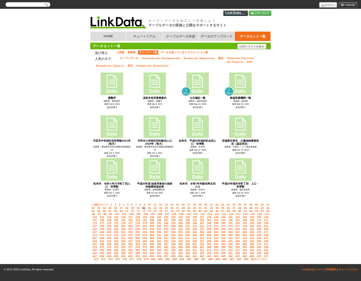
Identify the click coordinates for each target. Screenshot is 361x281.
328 (137, 241)
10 (149, 204)
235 (187, 229)
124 (109, 217)
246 (266, 229)
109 (181, 214)
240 (223, 229)
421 (266, 250)
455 (152, 256)
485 (189, 259)
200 (116, 226)
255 (152, 232)
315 (223, 238)
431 (159, 253)
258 (173, 232)
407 (166, 250)
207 (166, 226)
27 (245, 204)
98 (104, 214)
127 (130, 217)
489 (217, 259)
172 (95, 223)
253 (137, 232)
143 (245, 217)
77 (166, 211)
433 (173, 253)
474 (110, 259)
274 (109, 235)
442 (237, 253)
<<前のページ (100, 204)
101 (124, 214)
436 (195, 253)
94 (262, 211)
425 (116, 253)
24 (228, 204)
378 (137, 247)
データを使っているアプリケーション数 (184, 52)
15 (177, 204)
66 (104, 211)
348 (102, 244)
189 (216, 223)
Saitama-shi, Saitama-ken (152, 65)
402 (130, 250)
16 (183, 204)
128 (137, 217)
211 (195, 226)
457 (166, 256)
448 (102, 256)
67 (109, 211)
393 (245, 247)
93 (256, 211)
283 (173, 235)
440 (223, 253)
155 (152, 220)
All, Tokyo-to (235, 61)
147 (95, 220)
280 (152, 235)
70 (126, 211)
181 (159, 223)
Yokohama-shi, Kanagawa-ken (161, 58)
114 (217, 214)
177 (130, 223)
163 (209, 220)
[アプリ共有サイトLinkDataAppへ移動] (235, 13)
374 (109, 247)
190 (223, 223)
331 (159, 241)
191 (230, 223)
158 (173, 220)
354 (145, 244)
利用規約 (331, 269)
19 (200, 204)
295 (259, 235)
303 (137, 238)
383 (173, 247)
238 (209, 229)
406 (159, 250)
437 (202, 253)
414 (216, 250)
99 (110, 214)
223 (102, 229)
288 (209, 235)
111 (195, 214)
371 (266, 244)
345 (259, 241)
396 (266, 247)
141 (230, 217)
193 (245, 223)
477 (132, 259)
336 (195, 241)
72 (138, 211)
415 (223, 250)
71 (132, 211)
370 (259, 244)
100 (117, 214)
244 (252, 229)
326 (123, 241)
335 (187, 241)
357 (166, 244)
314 (216, 238)
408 (173, 250)
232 (166, 229)
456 (159, 256)
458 (173, 256)
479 (146, 259)
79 (177, 211)
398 (102, 250)
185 (187, 223)
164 (216, 220)
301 (123, 238)
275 (116, 235)
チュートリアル (348, 269)
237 (202, 229)
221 (266, 226)
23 (222, 204)
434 (180, 253)
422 (95, 253)
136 (195, 217)
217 (237, 226)
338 (209, 241)
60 (251, 208)
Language (349, 4)
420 (259, 250)
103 (138, 214)
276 (123, 235)
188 (209, 223)
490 (224, 259)
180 (152, 223)
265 (223, 232)
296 (266, 235)
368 (245, 244)
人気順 (120, 52)
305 (152, 238)
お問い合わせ (261, 13)
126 (123, 217)
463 (209, 256)
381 (159, 247)
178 (137, 223)
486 (196, 259)
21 (211, 204)
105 (152, 214)
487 (203, 259)
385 (187, 247)
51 (200, 208)
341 (230, 241)
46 (172, 208)
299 (109, 238)
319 (252, 238)
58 (239, 208)
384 (180, 247)
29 (256, 204)
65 (98, 211)
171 (266, 220)
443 (245, 253)
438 (209, 253)
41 (143, 208)
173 (102, 223)
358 (173, 244)
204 (145, 226)
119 (252, 214)
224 (109, 229)
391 (230, 247)
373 (102, 247)
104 (145, 214)
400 (116, 250)
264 (216, 232)
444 (252, 253)
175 (116, 223)
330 (152, 241)
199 (109, 226)
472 (96, 259)
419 (252, 250)
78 (172, 211)
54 (217, 208)
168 (245, 220)
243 (245, 229)
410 (187, 250)
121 (267, 214)
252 (130, 232)
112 (202, 214)
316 (230, 238)
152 (130, 220)
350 (116, 244)
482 (167, 259)
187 (202, 223)
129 (145, 217)
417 (237, 250)
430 (152, 253)
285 (187, 235)
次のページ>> (259, 259)
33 (98, 208)
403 (137, 250)
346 (266, 241)
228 (137, 229)
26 (239, 204)
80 (183, 211)
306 (159, 238)
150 (116, 220)
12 (160, 204)
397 (95, 250)
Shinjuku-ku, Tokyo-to (110, 65)
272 (95, 235)
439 (216, 253)
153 (137, 220)
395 (259, 247)
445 (259, 253)
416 (230, 250)
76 (160, 211)
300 (116, 238)
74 (149, 211)
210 (187, 226)
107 (167, 214)
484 (182, 259)
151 (123, 220)
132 (166, 217)
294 (252, 235)
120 (259, 214)
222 (95, 229)
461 (195, 256)
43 (155, 208)
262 (202, 232)
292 (237, 235)
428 (137, 253)
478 (139, 259)
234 (180, 229)
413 (209, 250)
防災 (130, 65)
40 (138, 208)
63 (267, 208)
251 (123, 232)
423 (102, 253)
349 (109, 244)
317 (237, 238)
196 (266, 223)
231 (159, 229)
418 (245, 250)
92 (251, 211)
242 (237, 229)
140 (223, 217)
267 (237, 232)
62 (262, 208)
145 (259, 217)
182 (166, 223)
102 (131, 214)
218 (245, 226)
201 (123, 226)
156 (159, 220)
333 (173, 241)
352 (130, 244)
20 (205, 204)
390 (223, 247)
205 (152, 226)
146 (266, 217)
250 (116, 232)
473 (103, 259)
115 (224, 214)
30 (262, 204)
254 (145, 232)
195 (259, 223)
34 (104, 208)
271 (266, 232)
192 (237, 223)
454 (145, 256)
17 (188, 204)
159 (180, 220)
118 (245, 214)
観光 (221, 58)
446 (266, 253)
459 (180, 256)
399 (109, 250)
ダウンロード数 (148, 52)
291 (230, 235)
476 (124, 259)
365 (223, 244)
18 (194, 204)
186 (195, 223)
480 (153, 259)
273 (102, 235)
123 (102, 217)
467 (237, 256)
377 (130, 247)
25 (233, 204)
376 (123, 247)
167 (237, 220)
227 (130, 229)
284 (180, 235)
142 (237, 217)
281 (159, 235)
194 (252, 223)
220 (259, 226)
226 (123, 229)
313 (209, 238)
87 (222, 211)
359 (180, 244)
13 (166, 204)
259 (180, 232)
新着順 (132, 52)
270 (259, 232)
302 (130, 238)
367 (237, 244)
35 (109, 208)
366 (230, 244)
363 (209, 244)
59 (245, 208)
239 (216, 229)
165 (223, 220)
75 (155, 211)
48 (183, 208)
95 (267, 211)
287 (202, 235)
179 (145, 223)
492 (239, 259)
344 (252, 241)
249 (109, 232)
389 (216, 247)
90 (239, 211)
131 (159, 217)
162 (202, 220)
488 (210, 259)
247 (95, 232)
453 (137, 256)
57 (234, 208)
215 (223, 226)
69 (121, 211)
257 (166, 232)
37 (121, 208)
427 (130, 253)
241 (230, 229)
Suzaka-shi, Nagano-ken (199, 58)
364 (216, 244)
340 (223, 241)
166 (230, 220)
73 (143, 211)
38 (126, 208)
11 (154, 204)
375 (116, 247)
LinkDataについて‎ (313, 269)
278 (137, 235)
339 (216, 241)
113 (209, 214)
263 (209, 232)
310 (187, 238)
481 (160, 259)
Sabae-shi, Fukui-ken (240, 58)
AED (249, 61)
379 (145, 247)
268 (245, 232)
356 (159, 244)
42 (149, 208)
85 (211, 211)
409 (180, 250)
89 (234, 211)
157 (166, 220)
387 (202, 247)
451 (123, 256)
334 (180, 241)
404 (145, 250)
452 (130, 256)
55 (222, 208)
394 (252, 247)
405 (152, 250)
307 (166, 238)
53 (211, 208)
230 (152, 229)
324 (109, 241)
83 (200, 211)
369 (252, 244)
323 (102, 241)
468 (245, 256)
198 (102, 226)
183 (173, 223)
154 (145, 220)
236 (195, 229)
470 (259, 256)
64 (93, 211)
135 (187, 217)
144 (252, 217)
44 (160, 208)
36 (115, 208)
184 (180, 223)
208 (173, 226)
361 (195, 244)
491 (232, 259)
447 (95, 256)
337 (202, 241)
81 (188, 211)
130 (152, 217)
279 (145, 235)
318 (245, 238)
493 (246, 259)
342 (237, 241)
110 (188, 214)
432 (166, 253)
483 (174, 259)
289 (216, 235)
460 (187, 256)
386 (195, 247)
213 (209, 226)
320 (259, 238)
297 (95, 238)
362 (202, 244)
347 (95, 244)
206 (159, 226)
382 (166, 247)
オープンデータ (129, 58)
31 (267, 204)
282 (166, 235)
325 (116, 241)
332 (166, 241)
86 (217, 211)
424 (109, 253)
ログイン (329, 4)
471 (266, 256)
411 (195, 250)
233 (173, 229)
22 (216, 204)
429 (145, 253)
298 (102, 238)
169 (252, 220)
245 (259, 229)
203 (137, 226)
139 (216, 217)
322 (95, 241)
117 (238, 214)
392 (237, 247)
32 (93, 208)
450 (116, 256)
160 (187, 220)
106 (160, 214)
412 (202, 250)
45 (166, 208)
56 (228, 208)
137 (202, 217)
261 (195, 232)
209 (180, 226)
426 (123, 253)
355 (152, 244)
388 (209, 247)
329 (145, 241)
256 (159, 232)
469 (252, 256)
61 (256, 208)
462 (202, 256)
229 (145, 229)
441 (230, 253)
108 (174, 214)
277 (130, 235)
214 (216, 226)
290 (223, 235)
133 (173, 217)
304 (145, 238)
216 (230, 226)
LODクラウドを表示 (252, 46)
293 (245, 235)
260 (187, 232)
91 (245, 211)
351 (123, 244)
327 (130, 241)
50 (194, 208)
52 (205, 208)
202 (130, 226)
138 (209, 217)
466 (230, 256)
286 (195, 235)
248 (102, 232)
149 (109, 220)
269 (252, 232)
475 (117, 259)
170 (259, 220)
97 (99, 214)
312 (202, 238)
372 (95, 247)
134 (180, 217)
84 (205, 211)
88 (228, 211)
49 (188, 208)
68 (115, 211)
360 (187, 244)
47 (177, 208)
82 (194, 211)
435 (187, 253)
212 (202, 226)
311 (195, 238)
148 (102, 220)
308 (173, 238)
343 (245, 241)
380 (152, 247)
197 (95, 226)
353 (137, 244)
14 (171, 204)
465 (223, 256)
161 (195, 220)
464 (216, 256)
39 (132, 208)
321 (266, 238)
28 (250, 204)
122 (95, 217)
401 (123, 250)
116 (231, 214)
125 (116, 217)
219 (252, 226)
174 (109, 223)
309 (180, 238)
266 (230, 232)
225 (116, 229)
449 (109, 256)
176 (123, 223)
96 (93, 214)
